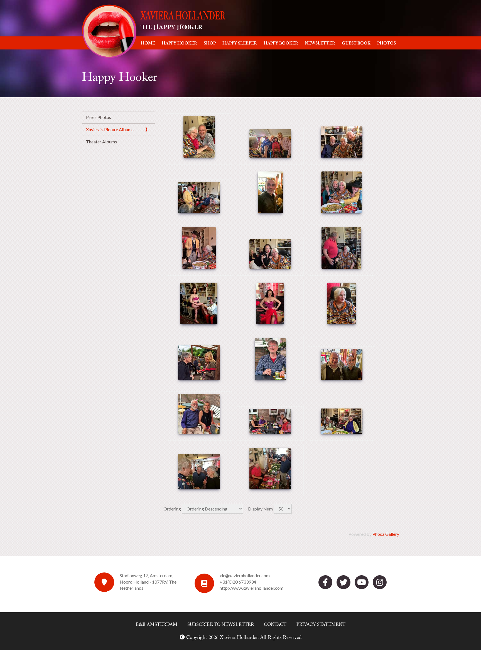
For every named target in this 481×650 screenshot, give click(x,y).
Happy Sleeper (239, 43)
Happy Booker (281, 43)
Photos (386, 43)
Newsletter (320, 43)
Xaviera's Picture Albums (110, 129)
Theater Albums (101, 141)
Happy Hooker (179, 43)
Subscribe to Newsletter (220, 624)
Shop (210, 43)
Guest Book (356, 43)
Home (148, 43)
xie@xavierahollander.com (245, 575)
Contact (275, 624)
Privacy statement (320, 624)
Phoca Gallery (385, 534)
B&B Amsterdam (156, 624)
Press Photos (98, 117)
